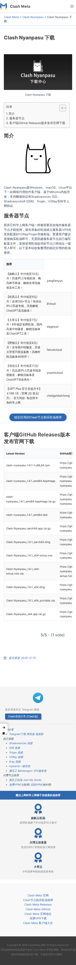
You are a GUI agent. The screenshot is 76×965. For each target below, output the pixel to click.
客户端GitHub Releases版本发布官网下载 (37, 123)
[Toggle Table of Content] (60, 108)
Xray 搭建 (15, 761)
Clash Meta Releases (38, 904)
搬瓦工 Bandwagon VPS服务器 (27, 770)
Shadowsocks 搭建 (21, 743)
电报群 (39, 734)
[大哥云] (38, 857)
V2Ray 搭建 (16, 757)
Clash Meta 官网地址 (38, 913)
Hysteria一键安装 (19, 766)
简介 (12, 113)
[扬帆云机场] (38, 809)
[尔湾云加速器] (38, 833)
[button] (4, 728)
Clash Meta (20, 6)
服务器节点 (17, 118)
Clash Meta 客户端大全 (38, 923)
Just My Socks (32, 779)
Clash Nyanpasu (33, 17)
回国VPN (36, 784)
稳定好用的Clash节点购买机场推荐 (38, 417)
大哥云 (38, 866)
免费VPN (14, 784)
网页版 (31, 734)
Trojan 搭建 (16, 752)
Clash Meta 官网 (38, 895)
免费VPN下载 (38, 918)
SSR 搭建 (14, 747)
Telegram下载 (17, 734)
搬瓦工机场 (15, 779)
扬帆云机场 (38, 818)
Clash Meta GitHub (38, 909)
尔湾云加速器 (38, 842)
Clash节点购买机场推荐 (38, 900)
